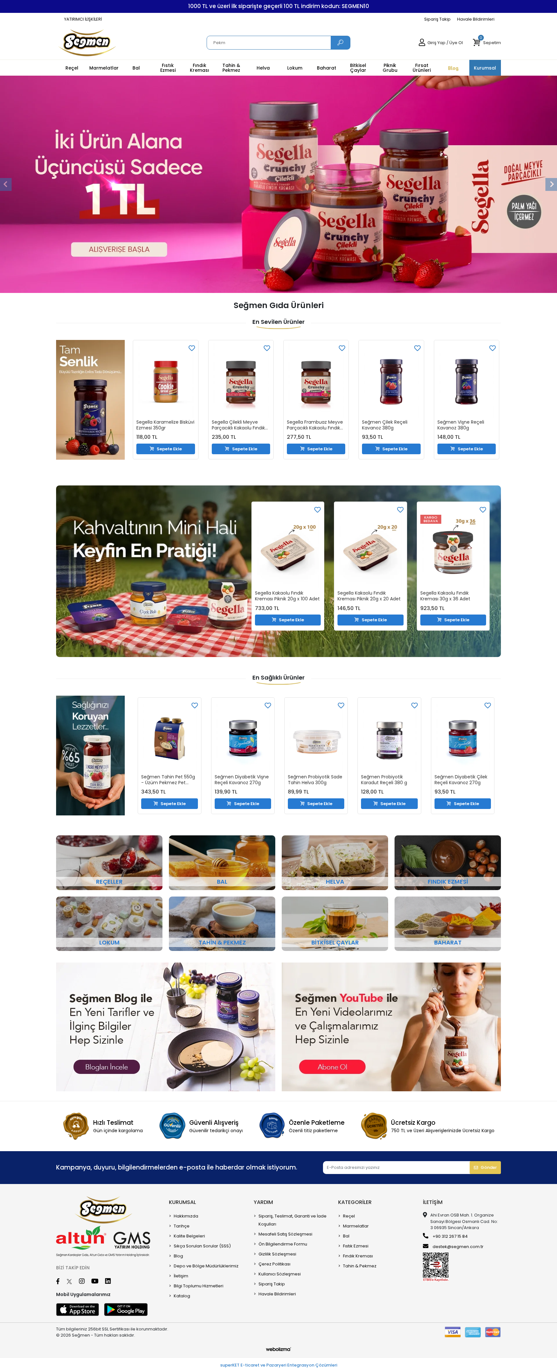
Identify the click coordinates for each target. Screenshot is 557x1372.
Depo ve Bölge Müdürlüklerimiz (206, 1266)
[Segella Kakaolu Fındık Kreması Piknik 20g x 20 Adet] (288, 546)
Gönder (489, 1167)
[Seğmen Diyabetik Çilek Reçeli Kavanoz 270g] (389, 736)
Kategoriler (355, 1202)
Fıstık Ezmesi (355, 1246)
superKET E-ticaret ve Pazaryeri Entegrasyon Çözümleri (278, 1365)
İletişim (181, 1276)
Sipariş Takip (437, 19)
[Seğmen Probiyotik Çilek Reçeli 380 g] (463, 729)
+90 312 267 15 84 (450, 1236)
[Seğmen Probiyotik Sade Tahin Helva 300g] (243, 736)
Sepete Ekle (169, 449)
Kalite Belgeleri (189, 1236)
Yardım (263, 1202)
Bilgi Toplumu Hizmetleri (198, 1286)
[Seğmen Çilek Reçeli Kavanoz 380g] (316, 380)
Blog (178, 1256)
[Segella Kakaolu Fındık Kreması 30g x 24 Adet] (453, 538)
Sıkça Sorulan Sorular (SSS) (202, 1246)
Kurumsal (182, 1202)
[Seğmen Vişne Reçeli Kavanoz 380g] (391, 380)
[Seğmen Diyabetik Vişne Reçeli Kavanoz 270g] (170, 736)
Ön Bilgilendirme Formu (283, 1244)
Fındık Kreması (358, 1256)
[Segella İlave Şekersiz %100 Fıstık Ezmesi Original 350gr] (466, 372)
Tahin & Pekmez (359, 1266)
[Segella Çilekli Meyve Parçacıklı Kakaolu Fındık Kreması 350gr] (166, 380)
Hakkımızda (186, 1216)
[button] (487, 42)
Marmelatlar (356, 1226)
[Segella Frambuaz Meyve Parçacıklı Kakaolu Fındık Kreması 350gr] (241, 380)
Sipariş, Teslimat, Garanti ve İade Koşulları (293, 1220)
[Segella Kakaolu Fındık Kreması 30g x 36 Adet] (371, 546)
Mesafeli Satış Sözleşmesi (285, 1234)
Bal (346, 1236)
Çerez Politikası (274, 1264)
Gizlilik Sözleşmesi (277, 1254)
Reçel (349, 1216)
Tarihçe (182, 1226)
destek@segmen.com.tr (458, 1247)
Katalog (182, 1296)
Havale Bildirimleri (475, 19)
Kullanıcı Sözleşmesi (280, 1274)
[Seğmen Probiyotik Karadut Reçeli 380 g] (316, 736)
